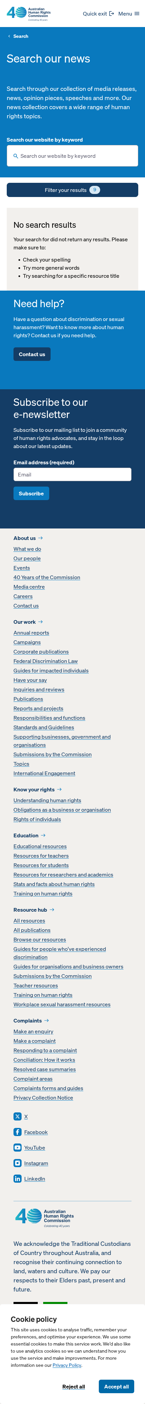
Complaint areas (33, 1079)
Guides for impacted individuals (51, 670)
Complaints (27, 1020)
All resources (29, 920)
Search (20, 36)
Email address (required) (43, 462)
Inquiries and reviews (38, 689)
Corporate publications (41, 651)
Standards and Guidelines (43, 727)
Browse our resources (39, 939)
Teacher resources (35, 985)
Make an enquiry (33, 1031)
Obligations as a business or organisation (62, 810)
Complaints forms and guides (48, 1088)
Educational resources (40, 846)
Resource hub (30, 910)
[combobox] (72, 156)
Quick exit (95, 13)
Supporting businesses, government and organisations (62, 741)
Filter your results (70, 190)
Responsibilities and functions (49, 718)
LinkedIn (34, 1179)
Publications (28, 699)
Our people (27, 558)
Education (25, 835)
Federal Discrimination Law (45, 661)
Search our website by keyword (45, 140)
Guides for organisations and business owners (68, 966)
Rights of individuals (37, 819)
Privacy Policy (67, 1365)
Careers (23, 596)
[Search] (16, 156)
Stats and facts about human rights (54, 884)
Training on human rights (42, 893)
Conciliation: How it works (44, 1060)
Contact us (32, 354)
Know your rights (34, 789)
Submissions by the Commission (52, 754)
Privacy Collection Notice (43, 1097)
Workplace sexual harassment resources (62, 1004)
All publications (32, 930)
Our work (24, 622)
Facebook (36, 1132)
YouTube (34, 1147)
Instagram (36, 1163)
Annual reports (31, 633)
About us (24, 538)
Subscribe (31, 493)
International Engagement (44, 773)
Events (21, 568)
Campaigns (27, 642)
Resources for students (41, 865)
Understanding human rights (47, 800)
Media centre (29, 587)
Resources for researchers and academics (63, 874)
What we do (27, 549)
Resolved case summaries (44, 1069)
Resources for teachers (41, 856)
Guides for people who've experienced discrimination (59, 953)
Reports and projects (38, 708)
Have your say (30, 680)
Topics (21, 764)
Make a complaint (34, 1041)
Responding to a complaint (45, 1050)
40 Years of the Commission (46, 577)
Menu (125, 13)
